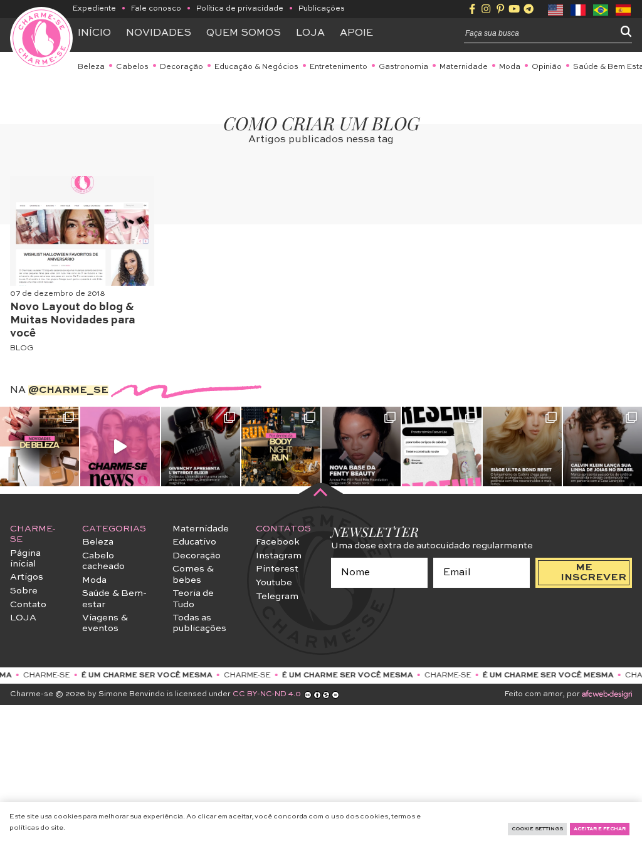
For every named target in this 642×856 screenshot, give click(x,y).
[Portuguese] (601, 9)
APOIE (356, 33)
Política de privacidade (239, 9)
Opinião (547, 67)
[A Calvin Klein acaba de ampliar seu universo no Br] (602, 446)
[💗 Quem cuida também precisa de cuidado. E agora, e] (119, 446)
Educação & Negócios (256, 67)
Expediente (94, 9)
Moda (509, 67)
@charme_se (68, 390)
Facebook (278, 542)
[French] (579, 9)
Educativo (194, 542)
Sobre (24, 591)
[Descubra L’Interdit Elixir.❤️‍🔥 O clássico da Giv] (200, 446)
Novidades (158, 33)
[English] (556, 9)
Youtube (274, 582)
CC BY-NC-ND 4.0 (267, 694)
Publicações (321, 9)
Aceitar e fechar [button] (600, 829)
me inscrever (593, 573)
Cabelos (132, 67)
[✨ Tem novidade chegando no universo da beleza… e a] (39, 446)
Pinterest (277, 569)
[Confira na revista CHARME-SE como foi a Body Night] (280, 446)
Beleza (91, 67)
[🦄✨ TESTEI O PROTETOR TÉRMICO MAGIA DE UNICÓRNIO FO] (441, 446)
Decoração (181, 67)
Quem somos (243, 33)
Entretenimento (338, 67)
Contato (28, 604)
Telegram (277, 596)
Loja (310, 33)
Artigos (26, 577)
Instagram (279, 555)
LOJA (23, 617)
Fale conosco (156, 9)
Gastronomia (403, 67)
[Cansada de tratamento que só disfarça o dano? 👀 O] (522, 446)
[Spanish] (624, 9)
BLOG (21, 348)
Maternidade (463, 67)
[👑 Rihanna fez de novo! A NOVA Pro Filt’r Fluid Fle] (361, 446)
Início (94, 33)
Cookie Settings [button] (537, 829)
